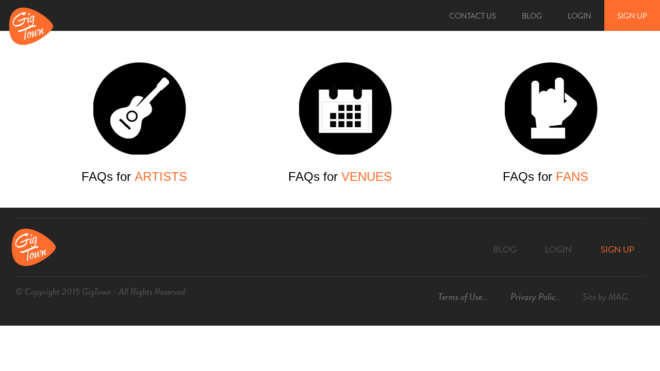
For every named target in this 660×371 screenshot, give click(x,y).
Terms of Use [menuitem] (460, 296)
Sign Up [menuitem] (632, 16)
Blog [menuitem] (532, 16)
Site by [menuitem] (614, 296)
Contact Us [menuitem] (472, 16)
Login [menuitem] (579, 16)
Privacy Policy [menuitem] (534, 296)
